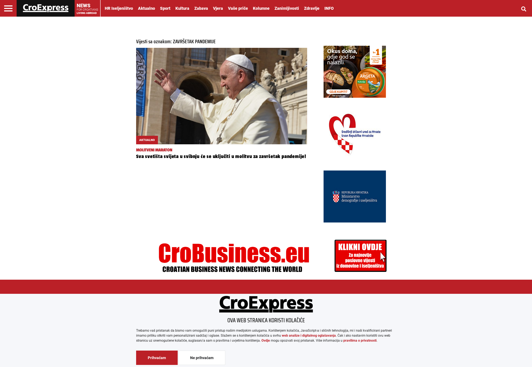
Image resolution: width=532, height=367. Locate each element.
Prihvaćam (157, 358)
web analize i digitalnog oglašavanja (309, 335)
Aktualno (146, 8)
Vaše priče (238, 8)
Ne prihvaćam (202, 358)
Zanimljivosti (287, 8)
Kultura (182, 8)
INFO (329, 8)
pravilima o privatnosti (360, 340)
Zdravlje (311, 8)
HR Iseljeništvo (119, 8)
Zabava (201, 8)
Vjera (218, 8)
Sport (165, 8)
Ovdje (265, 340)
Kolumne (261, 8)
